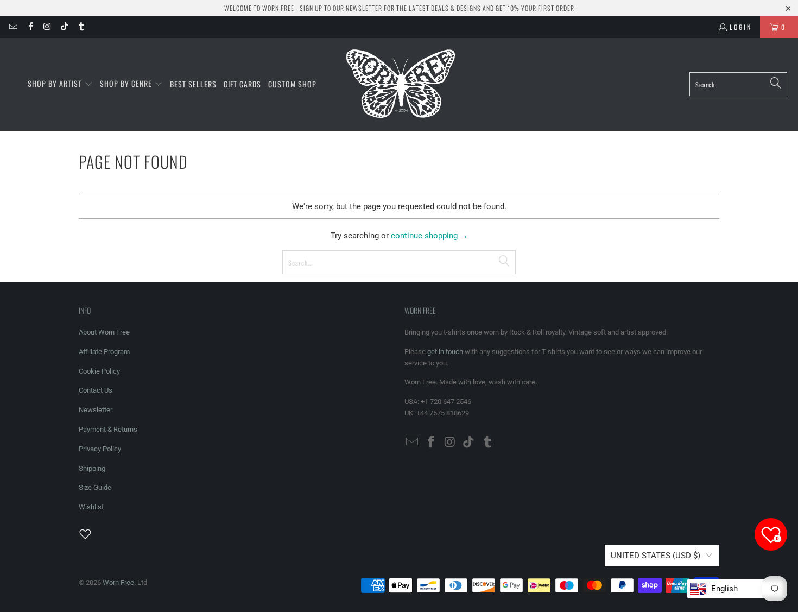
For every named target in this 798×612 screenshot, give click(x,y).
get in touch (445, 352)
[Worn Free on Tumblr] (80, 26)
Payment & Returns (108, 429)
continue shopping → (429, 236)
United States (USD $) (655, 555)
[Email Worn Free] (12, 26)
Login (741, 26)
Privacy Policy (100, 449)
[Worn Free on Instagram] (47, 26)
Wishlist (91, 507)
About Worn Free (104, 332)
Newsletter (95, 410)
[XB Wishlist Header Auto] (92, 533)
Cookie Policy (99, 371)
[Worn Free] (399, 84)
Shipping (92, 468)
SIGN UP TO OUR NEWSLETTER (341, 7)
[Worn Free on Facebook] (29, 26)
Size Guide (95, 487)
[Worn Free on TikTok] (63, 26)
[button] (60, 84)
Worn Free (118, 582)
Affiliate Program (104, 352)
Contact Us (95, 390)
